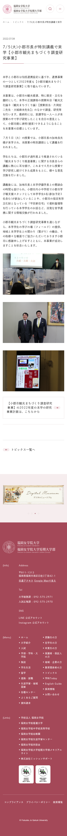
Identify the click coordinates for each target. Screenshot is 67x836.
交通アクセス (26, 581)
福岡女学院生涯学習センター (36, 739)
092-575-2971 (43, 597)
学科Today (51, 678)
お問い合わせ (52, 694)
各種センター (28, 692)
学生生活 (26, 667)
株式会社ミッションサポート (36, 759)
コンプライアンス (14, 802)
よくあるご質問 (29, 698)
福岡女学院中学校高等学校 (35, 728)
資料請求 (26, 703)
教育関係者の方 (53, 667)
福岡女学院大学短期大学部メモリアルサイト (41, 751)
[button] (33, 408)
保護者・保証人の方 (53, 655)
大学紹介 (26, 643)
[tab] (28, 513)
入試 (23, 648)
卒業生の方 (51, 648)
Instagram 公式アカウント (34, 623)
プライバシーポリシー (38, 802)
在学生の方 (51, 643)
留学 (23, 673)
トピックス (18, 22)
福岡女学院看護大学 (32, 723)
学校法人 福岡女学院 (32, 718)
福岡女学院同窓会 (30, 745)
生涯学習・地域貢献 (29, 685)
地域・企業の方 (53, 662)
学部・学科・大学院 (29, 655)
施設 (23, 662)
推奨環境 (58, 802)
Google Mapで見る (45, 581)
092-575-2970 (43, 602)
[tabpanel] (33, 495)
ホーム (6, 22)
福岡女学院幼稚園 (30, 734)
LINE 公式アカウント (30, 618)
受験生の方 (51, 637)
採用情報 (50, 689)
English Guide (53, 684)
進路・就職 (27, 678)
